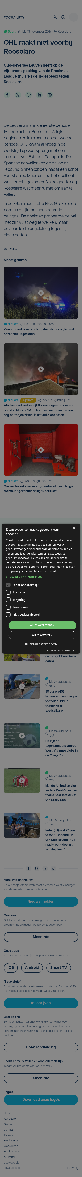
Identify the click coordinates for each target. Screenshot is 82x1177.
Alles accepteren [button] (42, 625)
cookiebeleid (34, 571)
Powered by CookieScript (61, 650)
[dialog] (41, 588)
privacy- (16, 571)
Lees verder (51, 571)
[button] (41, 577)
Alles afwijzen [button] (42, 635)
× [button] (73, 527)
